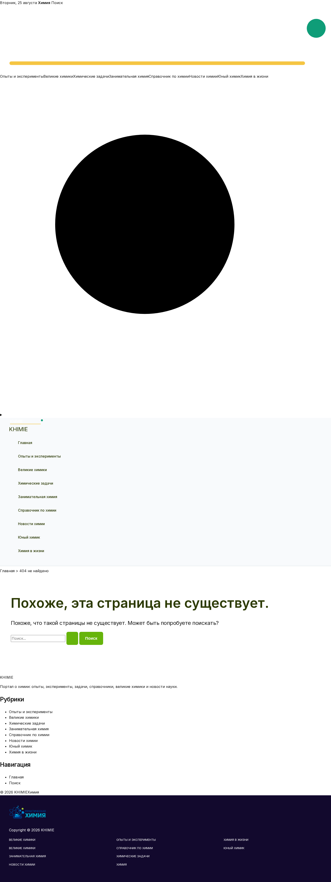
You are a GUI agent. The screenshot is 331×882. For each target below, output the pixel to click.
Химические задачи (91, 76)
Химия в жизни (254, 76)
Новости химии (203, 76)
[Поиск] (165, 409)
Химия (121, 864)
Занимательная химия (129, 76)
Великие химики (58, 76)
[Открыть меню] (165, 415)
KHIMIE (18, 429)
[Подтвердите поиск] (72, 638)
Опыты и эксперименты (21, 76)
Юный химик (229, 76)
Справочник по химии (169, 76)
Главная (25, 442)
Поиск (57, 2)
